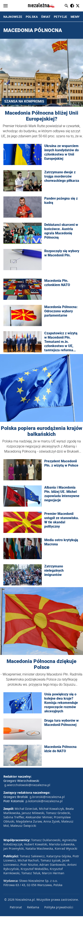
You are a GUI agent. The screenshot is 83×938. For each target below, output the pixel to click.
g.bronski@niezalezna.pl (47, 797)
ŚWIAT (45, 16)
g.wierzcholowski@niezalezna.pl (27, 785)
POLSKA (32, 16)
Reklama (33, 907)
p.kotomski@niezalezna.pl (44, 801)
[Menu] (5, 6)
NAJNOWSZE (12, 16)
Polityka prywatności (58, 907)
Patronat (16, 907)
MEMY (75, 16)
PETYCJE (60, 16)
